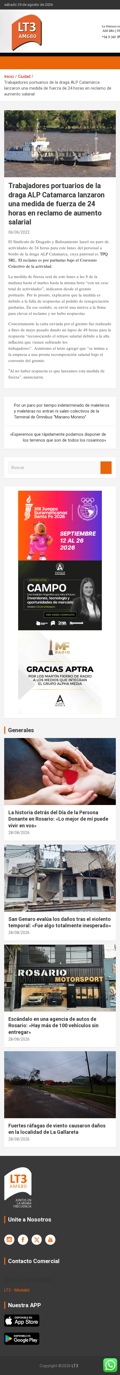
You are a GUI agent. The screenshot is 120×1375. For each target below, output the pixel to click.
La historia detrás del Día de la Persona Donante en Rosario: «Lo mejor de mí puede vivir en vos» (58, 818)
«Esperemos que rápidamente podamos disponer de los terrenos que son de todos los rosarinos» (58, 437)
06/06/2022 (19, 232)
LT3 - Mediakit (17, 1290)
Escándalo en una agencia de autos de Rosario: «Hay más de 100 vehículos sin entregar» (53, 1025)
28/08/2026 (19, 832)
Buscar (106, 467)
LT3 (75, 1365)
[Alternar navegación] (11, 62)
